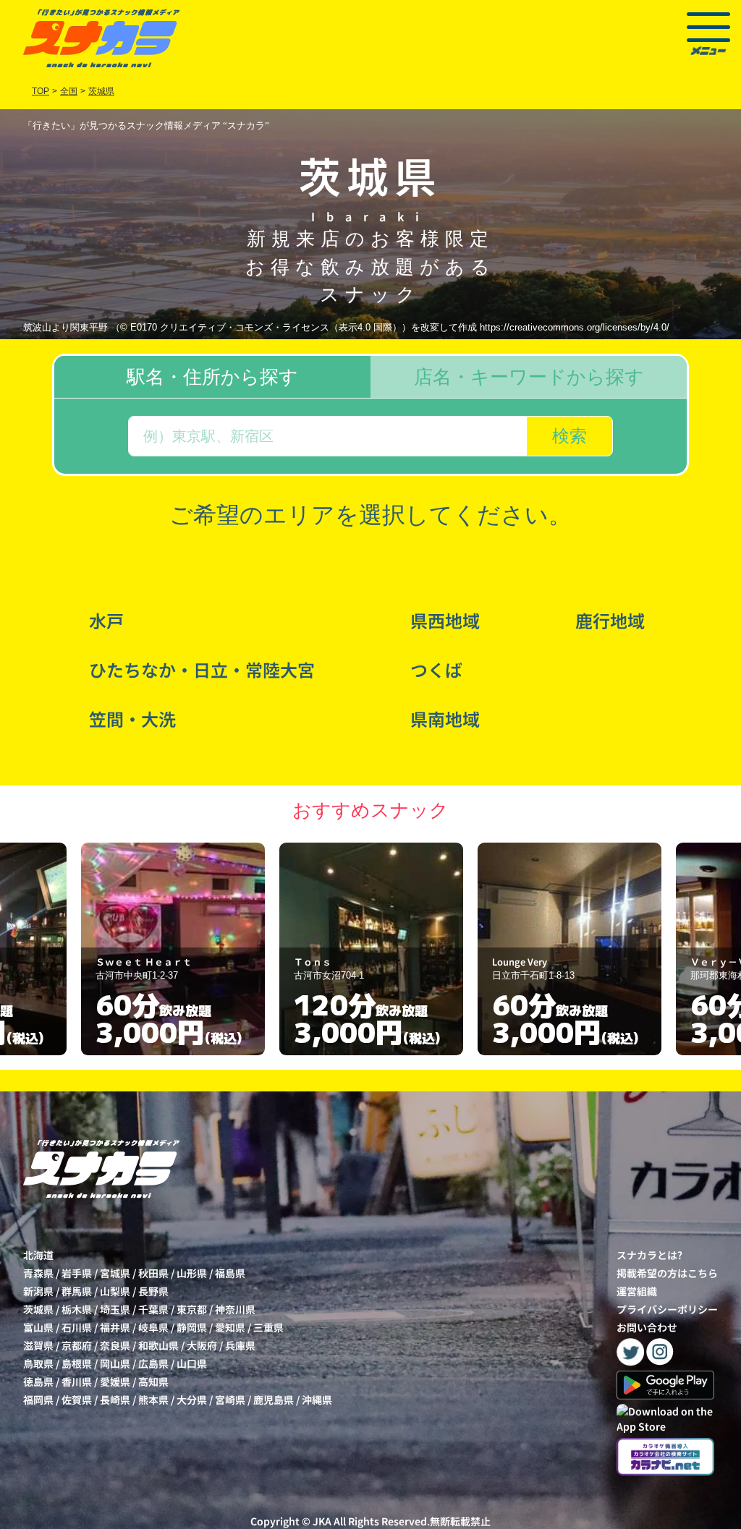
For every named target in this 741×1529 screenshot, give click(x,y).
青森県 (38, 1273)
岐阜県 (153, 1327)
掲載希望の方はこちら (667, 1273)
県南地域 (445, 718)
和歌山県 (158, 1345)
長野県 (153, 1291)
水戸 (106, 620)
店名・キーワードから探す (529, 377)
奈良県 (115, 1345)
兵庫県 (240, 1345)
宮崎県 (230, 1399)
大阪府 (202, 1345)
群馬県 (77, 1291)
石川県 (77, 1327)
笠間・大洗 (132, 718)
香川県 (77, 1381)
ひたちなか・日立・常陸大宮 (202, 669)
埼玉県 (115, 1309)
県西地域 (445, 620)
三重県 (268, 1327)
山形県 (192, 1273)
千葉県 (153, 1309)
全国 (68, 91)
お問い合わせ (647, 1327)
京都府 (77, 1345)
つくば (436, 669)
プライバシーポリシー (667, 1309)
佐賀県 (77, 1399)
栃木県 (77, 1309)
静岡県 (192, 1327)
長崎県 (115, 1399)
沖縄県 (317, 1399)
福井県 (115, 1327)
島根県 (77, 1363)
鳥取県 (38, 1363)
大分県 (192, 1399)
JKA (322, 1521)
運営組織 (637, 1291)
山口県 (192, 1363)
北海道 (38, 1255)
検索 (569, 436)
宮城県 (115, 1273)
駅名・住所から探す (212, 377)
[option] (173, 949)
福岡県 (38, 1399)
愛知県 (230, 1327)
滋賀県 (38, 1345)
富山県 (38, 1327)
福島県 (230, 1273)
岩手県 (77, 1273)
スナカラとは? (649, 1255)
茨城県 (38, 1309)
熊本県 (153, 1399)
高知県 (153, 1381)
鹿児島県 (273, 1399)
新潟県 (38, 1291)
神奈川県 (235, 1309)
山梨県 (115, 1291)
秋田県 (153, 1273)
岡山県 (115, 1363)
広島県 (153, 1363)
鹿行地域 (610, 620)
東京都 (192, 1309)
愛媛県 (115, 1381)
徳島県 (38, 1381)
